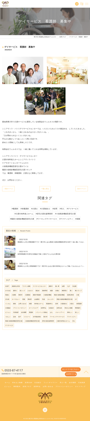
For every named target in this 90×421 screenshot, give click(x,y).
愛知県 (30, 299)
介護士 (72, 303)
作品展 (74, 286)
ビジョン (8, 312)
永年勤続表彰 (37, 317)
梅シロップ (78, 290)
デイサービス (9, 325)
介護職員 (27, 295)
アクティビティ (71, 317)
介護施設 (8, 308)
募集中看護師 (37, 295)
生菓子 (7, 286)
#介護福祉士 (45, 209)
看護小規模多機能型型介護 (64, 299)
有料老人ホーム (38, 303)
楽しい (77, 312)
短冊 (63, 286)
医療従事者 (70, 295)
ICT (76, 299)
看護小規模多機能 (59, 295)
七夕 (68, 286)
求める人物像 (68, 308)
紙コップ (22, 290)
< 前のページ (8, 189)
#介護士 (34, 209)
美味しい (69, 312)
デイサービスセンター (39, 286)
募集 (14, 303)
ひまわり (30, 290)
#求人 (62, 209)
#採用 (54, 209)
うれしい (8, 317)
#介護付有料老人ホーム (23, 214)
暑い (71, 290)
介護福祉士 (64, 303)
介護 (77, 295)
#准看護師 (25, 209)
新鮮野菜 (44, 290)
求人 (73, 321)
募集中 (51, 286)
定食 (14, 317)
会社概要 (23, 312)
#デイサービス (72, 209)
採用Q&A (59, 308)
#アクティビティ (66, 219)
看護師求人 (49, 303)
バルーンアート (60, 312)
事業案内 (77, 308)
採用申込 (43, 308)
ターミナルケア (33, 308)
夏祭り (15, 290)
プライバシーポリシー (19, 308)
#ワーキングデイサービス (46, 219)
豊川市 (45, 317)
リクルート (27, 317)
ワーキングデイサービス (57, 317)
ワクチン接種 (26, 286)
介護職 (14, 295)
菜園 (30, 303)
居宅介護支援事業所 (48, 321)
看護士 (7, 295)
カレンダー (50, 299)
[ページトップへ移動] (86, 372)
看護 (23, 299)
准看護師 (79, 303)
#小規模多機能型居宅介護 (65, 214)
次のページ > (81, 189)
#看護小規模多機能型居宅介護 (22, 219)
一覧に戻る (45, 189)
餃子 (19, 317)
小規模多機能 (47, 295)
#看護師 (15, 209)
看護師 (31, 312)
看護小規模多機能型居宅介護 (13, 321)
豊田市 (20, 295)
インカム (8, 303)
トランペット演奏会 (41, 312)
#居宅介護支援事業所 (44, 214)
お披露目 (37, 299)
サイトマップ (80, 386)
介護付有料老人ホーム (63, 321)
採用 (56, 303)
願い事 (57, 286)
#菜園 (77, 219)
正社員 (7, 299)
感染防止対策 (16, 286)
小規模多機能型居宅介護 (32, 321)
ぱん (51, 312)
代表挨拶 (15, 312)
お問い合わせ (22, 303)
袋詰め (38, 290)
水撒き (57, 290)
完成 (43, 299)
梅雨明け (64, 290)
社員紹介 (51, 308)
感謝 (51, 290)
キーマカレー (16, 299)
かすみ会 (8, 290)
